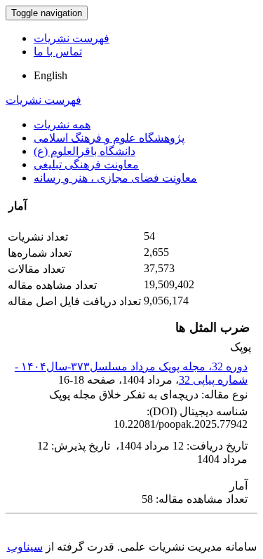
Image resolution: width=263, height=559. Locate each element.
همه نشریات (62, 124)
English (50, 75)
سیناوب (25, 547)
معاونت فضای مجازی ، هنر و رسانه (115, 178)
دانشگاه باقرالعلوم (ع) (84, 151)
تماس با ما (58, 52)
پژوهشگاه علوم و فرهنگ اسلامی (109, 138)
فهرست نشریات (71, 38)
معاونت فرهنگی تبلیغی (86, 164)
